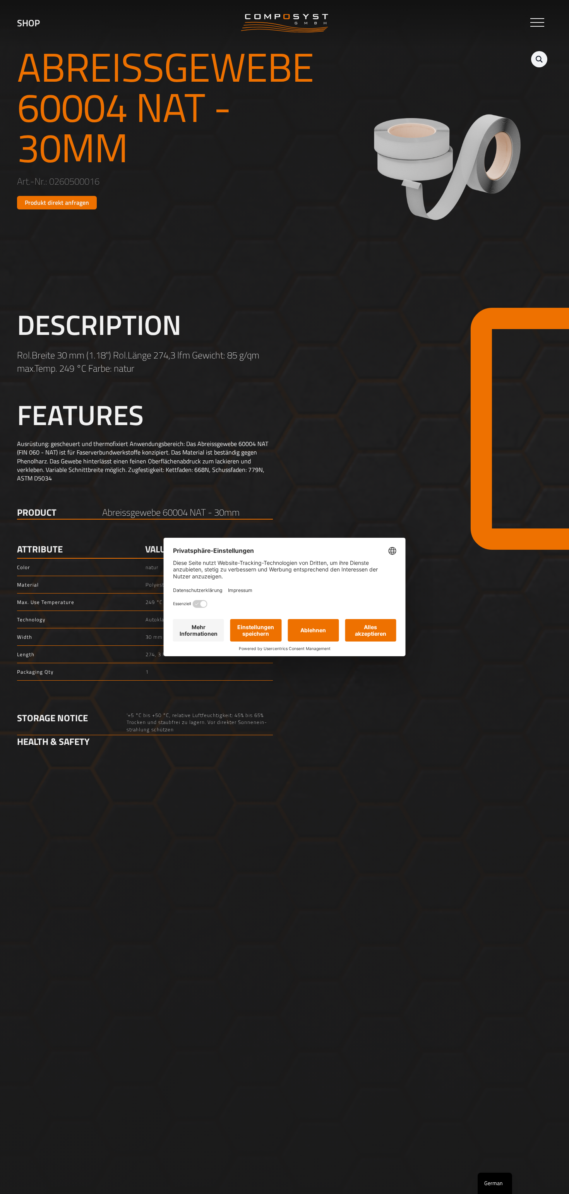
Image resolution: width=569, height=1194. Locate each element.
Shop (28, 23)
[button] (539, 59)
